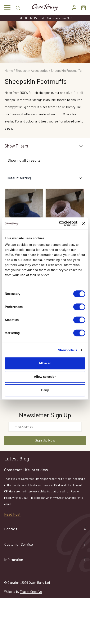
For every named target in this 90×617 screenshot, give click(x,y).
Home (9, 70)
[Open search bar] (18, 7)
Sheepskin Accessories (32, 70)
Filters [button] (22, 145)
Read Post (12, 514)
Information (13, 559)
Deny (45, 390)
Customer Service (18, 544)
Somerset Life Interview (26, 469)
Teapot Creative (31, 591)
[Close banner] (83, 223)
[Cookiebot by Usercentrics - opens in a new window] (59, 223)
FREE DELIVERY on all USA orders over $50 (45, 18)
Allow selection (45, 376)
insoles (15, 114)
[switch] (79, 306)
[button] (7, 7)
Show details (67, 350)
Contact (10, 529)
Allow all (45, 363)
